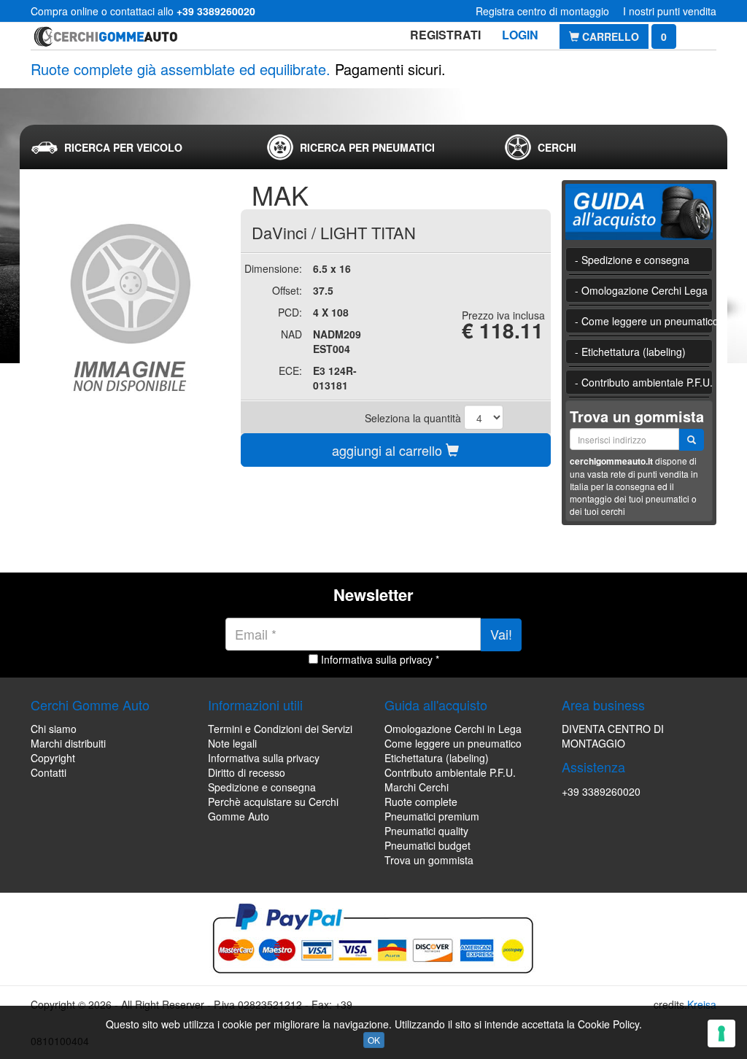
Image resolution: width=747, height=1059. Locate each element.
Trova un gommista (428, 860)
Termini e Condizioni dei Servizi (280, 728)
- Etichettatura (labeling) (630, 351)
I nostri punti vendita (669, 11)
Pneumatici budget (427, 845)
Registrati (445, 34)
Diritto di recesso (246, 772)
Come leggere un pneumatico (453, 743)
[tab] (137, 147)
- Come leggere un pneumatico (644, 321)
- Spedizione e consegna (632, 259)
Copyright (53, 757)
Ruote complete (420, 801)
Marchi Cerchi (416, 787)
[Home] (105, 36)
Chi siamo (54, 728)
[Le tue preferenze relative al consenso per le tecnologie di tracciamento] (721, 1033)
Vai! (501, 633)
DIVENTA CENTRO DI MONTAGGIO (613, 735)
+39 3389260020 (601, 791)
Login (520, 34)
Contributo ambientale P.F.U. (450, 772)
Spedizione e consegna (262, 787)
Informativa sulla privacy (264, 757)
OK (374, 1039)
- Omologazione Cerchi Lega (641, 290)
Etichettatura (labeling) (436, 757)
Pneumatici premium (431, 816)
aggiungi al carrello (389, 450)
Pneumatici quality (426, 830)
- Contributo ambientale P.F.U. (644, 382)
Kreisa (701, 1004)
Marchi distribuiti (68, 743)
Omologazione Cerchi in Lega (453, 728)
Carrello (609, 36)
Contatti (48, 772)
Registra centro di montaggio (542, 11)
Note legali (232, 743)
